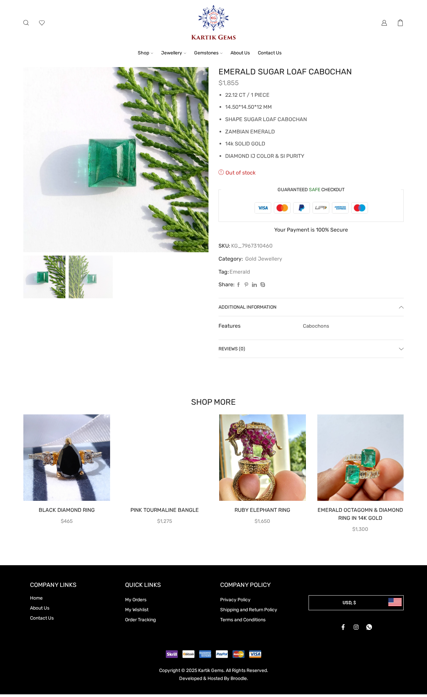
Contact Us (270, 53)
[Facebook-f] (343, 627)
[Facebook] (239, 285)
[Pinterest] (246, 285)
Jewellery (171, 53)
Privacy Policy (235, 600)
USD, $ (349, 602)
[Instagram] (356, 627)
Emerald (240, 272)
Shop (143, 53)
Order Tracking (140, 620)
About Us (240, 53)
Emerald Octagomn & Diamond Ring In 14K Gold (360, 514)
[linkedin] (254, 285)
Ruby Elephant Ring (262, 510)
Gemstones (206, 53)
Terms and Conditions (243, 620)
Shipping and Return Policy (248, 610)
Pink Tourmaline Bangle (164, 510)
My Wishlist (136, 610)
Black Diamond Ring (67, 510)
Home (36, 598)
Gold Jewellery (263, 259)
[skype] (262, 285)
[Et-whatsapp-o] (369, 627)
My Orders (135, 600)
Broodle (239, 678)
